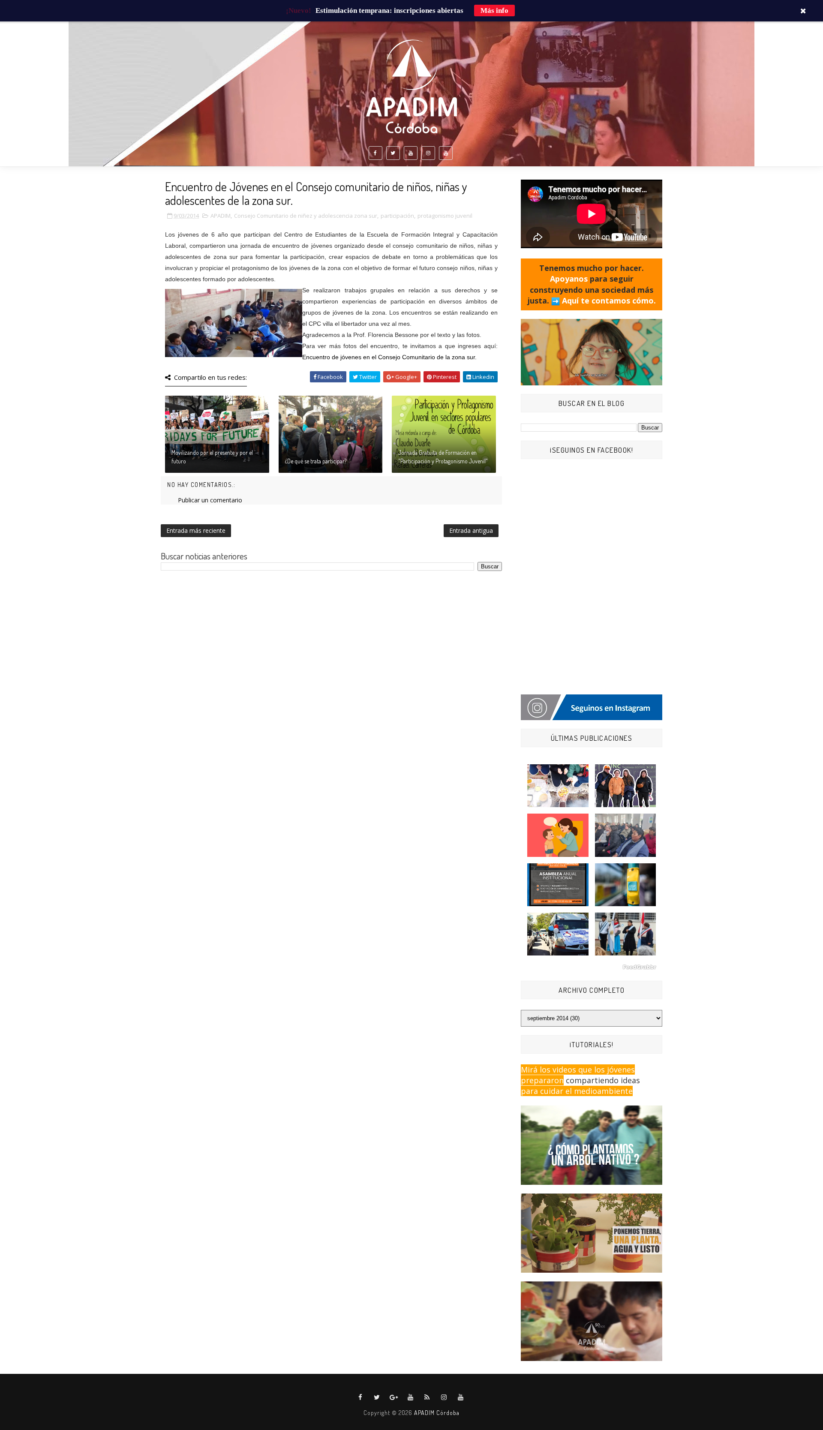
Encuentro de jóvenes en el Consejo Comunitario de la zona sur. (389, 357)
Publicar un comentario (210, 500)
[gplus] (393, 1397)
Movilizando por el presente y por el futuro (212, 457)
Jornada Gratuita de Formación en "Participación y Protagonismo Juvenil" (443, 457)
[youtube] (411, 153)
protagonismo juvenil (445, 215)
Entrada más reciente (195, 530)
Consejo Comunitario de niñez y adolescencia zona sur (305, 215)
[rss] (427, 1397)
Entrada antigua (471, 530)
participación (397, 215)
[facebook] (375, 153)
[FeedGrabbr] (591, 967)
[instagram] (428, 153)
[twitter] (393, 153)
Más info (494, 10)
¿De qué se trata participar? (315, 461)
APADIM (220, 215)
